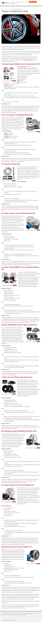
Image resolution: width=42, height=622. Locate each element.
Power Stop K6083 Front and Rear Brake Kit (20, 268)
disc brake (4, 438)
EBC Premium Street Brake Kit (18, 547)
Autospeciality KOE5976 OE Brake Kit (20, 431)
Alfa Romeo (3, 9)
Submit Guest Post (15, 3)
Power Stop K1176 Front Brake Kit (19, 485)
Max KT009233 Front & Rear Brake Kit (20, 325)
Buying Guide (10, 9)
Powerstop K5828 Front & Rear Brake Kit (22, 64)
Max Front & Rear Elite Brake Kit (18, 377)
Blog (26, 1)
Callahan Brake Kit (12, 164)
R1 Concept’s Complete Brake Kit (18, 115)
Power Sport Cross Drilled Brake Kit (19, 213)
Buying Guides (32, 1)
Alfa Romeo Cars (19, 1)
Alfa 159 (12, 1)
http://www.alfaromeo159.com (8, 604)
